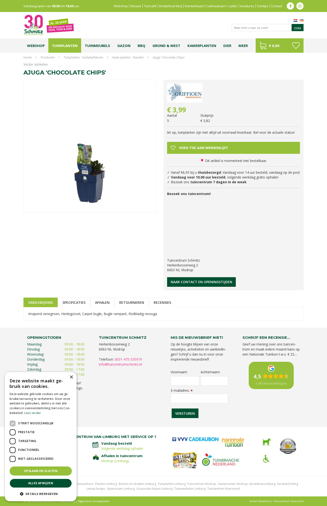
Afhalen (102, 302)
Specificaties (73, 302)
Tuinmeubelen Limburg (190, 488)
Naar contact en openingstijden (201, 282)
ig (300, 6)
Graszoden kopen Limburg (154, 488)
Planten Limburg (106, 484)
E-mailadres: (182, 390)
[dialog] (41, 436)
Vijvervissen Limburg (121, 488)
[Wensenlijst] (296, 45)
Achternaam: (210, 372)
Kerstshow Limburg (262, 484)
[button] (41, 493)
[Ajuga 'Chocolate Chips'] (90, 146)
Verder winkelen (35, 64)
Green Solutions (259, 501)
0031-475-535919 (128, 359)
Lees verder (32, 413)
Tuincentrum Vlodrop (201, 484)
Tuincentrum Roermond (223, 488)
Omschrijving (40, 302)
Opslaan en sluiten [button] (40, 471)
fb (290, 6)
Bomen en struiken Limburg (137, 484)
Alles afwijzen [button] (40, 483)
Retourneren (131, 302)
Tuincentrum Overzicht (288, 501)
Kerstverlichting (287, 484)
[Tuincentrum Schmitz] (48, 25)
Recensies (162, 302)
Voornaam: (179, 372)
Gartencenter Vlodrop (233, 484)
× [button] (71, 377)
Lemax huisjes (95, 488)
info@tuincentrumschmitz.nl (120, 364)
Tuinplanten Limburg (172, 484)
